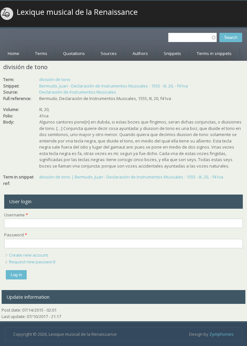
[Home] (7, 14)
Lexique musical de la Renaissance (77, 12)
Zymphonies (221, 334)
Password (15, 235)
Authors (140, 53)
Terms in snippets (214, 53)
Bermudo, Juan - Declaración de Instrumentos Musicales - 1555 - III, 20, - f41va (113, 86)
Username (16, 215)
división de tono (54, 79)
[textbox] (192, 37)
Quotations (74, 53)
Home (13, 53)
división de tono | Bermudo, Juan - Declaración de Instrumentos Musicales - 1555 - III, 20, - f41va (131, 177)
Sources (109, 53)
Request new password (32, 262)
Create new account (28, 255)
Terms (41, 53)
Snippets (172, 53)
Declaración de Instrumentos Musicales (77, 92)
